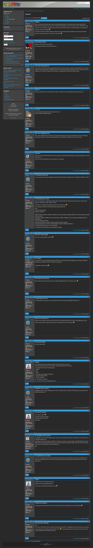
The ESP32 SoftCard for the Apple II (12, 63)
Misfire (7, 19)
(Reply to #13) (37, 316)
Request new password (9, 42)
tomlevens (28, 258)
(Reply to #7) (37, 173)
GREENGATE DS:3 (9, 59)
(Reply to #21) (38, 501)
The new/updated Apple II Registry (11, 78)
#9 (89, 197)
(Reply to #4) (38, 108)
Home (4, 8)
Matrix (7, 16)
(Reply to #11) (37, 276)
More (22, 64)
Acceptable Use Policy (9, 99)
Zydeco (27, 153)
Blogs (6, 93)
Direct (9, 49)
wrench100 (6, 76)
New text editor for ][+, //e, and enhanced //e (14, 58)
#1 (89, 20)
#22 (89, 501)
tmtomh (27, 436)
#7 (89, 151)
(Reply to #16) (37, 386)
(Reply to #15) (37, 360)
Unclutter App (16, 49)
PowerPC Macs (39, 11)
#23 (89, 521)
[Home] (12, 6)
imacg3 (27, 90)
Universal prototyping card (9, 81)
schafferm (6, 79)
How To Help (76, 8)
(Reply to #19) (37, 454)
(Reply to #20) (37, 477)
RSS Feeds (7, 96)
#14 (89, 316)
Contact (88, 8)
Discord (7, 17)
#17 (89, 386)
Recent (12, 8)
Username (6, 34)
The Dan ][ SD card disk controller (12, 61)
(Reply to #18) (37, 434)
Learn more (6, 23)
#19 (89, 434)
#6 (89, 131)
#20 (89, 454)
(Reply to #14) (37, 340)
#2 (89, 40)
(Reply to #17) (37, 410)
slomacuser (28, 362)
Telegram (8, 22)
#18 (89, 410)
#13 (89, 296)
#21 (89, 477)
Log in (26, 17)
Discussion (32, 11)
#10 (89, 233)
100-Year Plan (82, 8)
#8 (89, 173)
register (30, 17)
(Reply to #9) (37, 233)
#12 (89, 276)
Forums (8, 8)
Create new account (9, 40)
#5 (89, 108)
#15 (89, 340)
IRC (7, 14)
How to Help (13, 117)
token (27, 66)
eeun (26, 110)
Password (6, 37)
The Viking (6, 87)
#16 (89, 360)
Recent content (8, 29)
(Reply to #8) (37, 197)
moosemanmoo (30, 42)
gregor (5, 82)
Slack (7, 20)
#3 (89, 64)
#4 (89, 88)
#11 (89, 256)
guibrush (6, 73)
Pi (26, 22)
